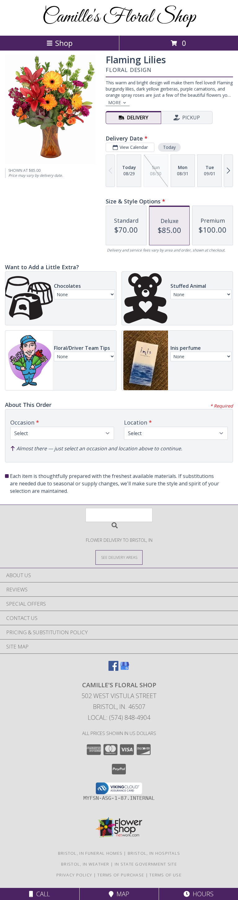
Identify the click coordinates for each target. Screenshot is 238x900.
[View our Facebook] (113, 668)
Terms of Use (165, 875)
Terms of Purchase (120, 875)
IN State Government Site (146, 864)
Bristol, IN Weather (85, 864)
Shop (64, 43)
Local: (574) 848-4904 (119, 717)
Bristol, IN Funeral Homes (90, 853)
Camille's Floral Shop (119, 17)
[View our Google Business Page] (125, 668)
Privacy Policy (74, 875)
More (114, 102)
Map (121, 894)
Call (41, 894)
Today (169, 147)
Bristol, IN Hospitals (154, 853)
